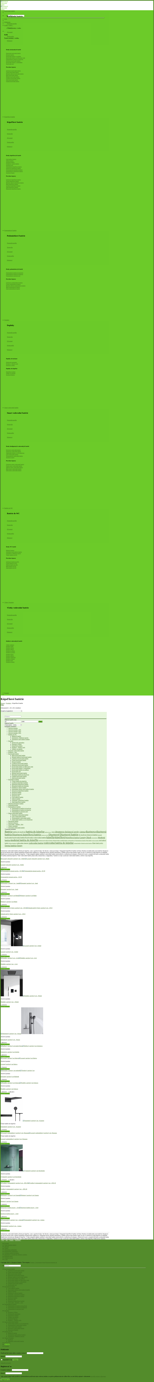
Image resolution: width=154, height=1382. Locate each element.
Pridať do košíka (5, 869)
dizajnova (90, 831)
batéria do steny (48, 832)
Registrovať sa (5, 1379)
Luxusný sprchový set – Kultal (9, 952)
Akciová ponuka (13, 728)
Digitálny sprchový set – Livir (9, 964)
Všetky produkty (13, 826)
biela (53, 832)
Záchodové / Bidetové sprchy (20, 738)
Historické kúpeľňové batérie (20, 784)
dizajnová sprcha (44, 835)
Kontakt (6, 1243)
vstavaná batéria (77, 843)
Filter (40, 721)
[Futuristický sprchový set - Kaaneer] (22, 1120)
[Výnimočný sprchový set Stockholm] (23, 1171)
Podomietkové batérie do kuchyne (21, 808)
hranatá (100, 835)
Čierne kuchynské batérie (19, 760)
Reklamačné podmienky (11, 1251)
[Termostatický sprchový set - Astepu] (22, 1220)
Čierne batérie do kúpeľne (19, 781)
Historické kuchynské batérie (20, 765)
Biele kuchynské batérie (18, 755)
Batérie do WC (8, 508)
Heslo (3, 1356)
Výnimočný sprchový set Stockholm (11, 1177)
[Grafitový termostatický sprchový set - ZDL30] (28, 1183)
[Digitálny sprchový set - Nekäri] (21, 996)
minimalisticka (95, 837)
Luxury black (85, 837)
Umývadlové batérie (17, 797)
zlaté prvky (99, 843)
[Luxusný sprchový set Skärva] (19, 1058)
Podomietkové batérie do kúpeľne (21, 810)
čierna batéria (11, 845)
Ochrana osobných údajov (11, 1253)
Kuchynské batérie (9, 11)
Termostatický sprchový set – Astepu (11, 1226)
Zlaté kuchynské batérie (18, 778)
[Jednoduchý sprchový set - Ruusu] (22, 1033)
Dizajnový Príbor (17, 744)
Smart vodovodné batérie (11, 407)
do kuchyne (83, 835)
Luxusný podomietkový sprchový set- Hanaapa (14, 1139)
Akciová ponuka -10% (14, 730)
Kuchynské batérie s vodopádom (21, 768)
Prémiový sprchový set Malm (9, 901)
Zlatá (94, 843)
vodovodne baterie (22, 843)
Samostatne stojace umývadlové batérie (23, 789)
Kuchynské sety (16, 771)
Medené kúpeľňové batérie (15, 803)
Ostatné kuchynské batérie (19, 776)
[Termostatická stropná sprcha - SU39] (23, 871)
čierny (19, 845)
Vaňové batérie (16, 799)
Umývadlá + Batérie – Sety (15, 1302)
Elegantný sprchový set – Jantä (9, 889)
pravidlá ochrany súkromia (98, 1376)
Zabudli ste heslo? (6, 1363)
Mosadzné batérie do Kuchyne (20, 774)
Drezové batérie (16, 762)
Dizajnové (54, 834)
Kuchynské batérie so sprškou (20, 770)
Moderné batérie (56, 840)
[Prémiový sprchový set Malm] (19, 895)
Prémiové (9, 41)
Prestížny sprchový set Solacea (9, 1089)
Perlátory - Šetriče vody (18, 747)
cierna (82, 831)
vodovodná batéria (36, 843)
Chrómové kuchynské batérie (20, 758)
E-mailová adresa (6, 1370)
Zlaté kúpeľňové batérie (18, 802)
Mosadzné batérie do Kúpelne (20, 786)
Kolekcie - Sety (12, 752)
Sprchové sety (16, 795)
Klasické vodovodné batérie (16, 750)
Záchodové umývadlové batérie (21, 739)
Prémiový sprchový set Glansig (9, 1201)
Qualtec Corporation (36, 1262)
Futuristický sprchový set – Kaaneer (11, 1126)
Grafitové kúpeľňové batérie (20, 782)
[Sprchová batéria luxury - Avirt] (19, 1207)
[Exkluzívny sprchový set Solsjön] (22, 1046)
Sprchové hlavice (13, 823)
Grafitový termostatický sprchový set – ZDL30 (14, 1189)
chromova (59, 831)
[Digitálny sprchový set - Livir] (19, 958)
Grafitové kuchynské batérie (20, 763)
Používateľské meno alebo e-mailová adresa (13, 1353)
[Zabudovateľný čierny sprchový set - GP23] (26, 908)
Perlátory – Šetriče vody (14, 1320)
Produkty (8, 703)
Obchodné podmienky (10, 1250)
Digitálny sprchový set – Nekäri (10, 1002)
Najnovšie (10, 28)
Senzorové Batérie (13, 1330)
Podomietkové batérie (10, 230)
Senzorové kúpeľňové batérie (20, 791)
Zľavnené (9, 32)
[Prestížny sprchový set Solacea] (19, 1083)
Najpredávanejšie (12, 23)
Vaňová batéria (12, 843)
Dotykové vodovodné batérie (20, 815)
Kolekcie (10, 1339)
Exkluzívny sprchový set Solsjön (10, 1052)
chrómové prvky (71, 831)
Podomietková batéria (80, 840)
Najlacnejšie (10, 36)
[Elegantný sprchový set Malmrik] (17, 1070)
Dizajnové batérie (69, 834)
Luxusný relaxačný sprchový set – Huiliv (12, 865)
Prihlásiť (15, 1360)
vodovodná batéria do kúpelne (59, 843)
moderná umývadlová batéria (45, 840)
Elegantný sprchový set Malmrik (10, 1076)
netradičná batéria (63, 840)
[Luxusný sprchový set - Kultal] (21, 945)
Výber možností (5, 881)
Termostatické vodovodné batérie (21, 818)
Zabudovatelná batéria (86, 843)
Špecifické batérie (13, 821)
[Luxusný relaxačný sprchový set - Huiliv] (25, 858)
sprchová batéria (95, 840)
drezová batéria (92, 835)
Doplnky (6, 320)
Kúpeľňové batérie (9, 117)
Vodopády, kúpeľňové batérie (20, 800)
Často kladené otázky (10, 1245)
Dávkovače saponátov (18, 742)
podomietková (71, 840)
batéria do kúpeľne (35, 831)
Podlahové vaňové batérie (19, 787)
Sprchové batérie (16, 792)
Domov (3, 703)
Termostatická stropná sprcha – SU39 (11, 877)
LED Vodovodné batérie (19, 816)
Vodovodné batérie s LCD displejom (22, 819)
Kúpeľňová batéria (72, 838)
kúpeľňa (50, 837)
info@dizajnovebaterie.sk (50, 1262)
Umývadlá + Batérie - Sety (15, 824)
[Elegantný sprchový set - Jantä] (19, 883)
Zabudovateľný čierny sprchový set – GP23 (13, 914)
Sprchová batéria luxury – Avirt (9, 1213)
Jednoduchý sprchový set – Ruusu (10, 1039)
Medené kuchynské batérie (19, 773)
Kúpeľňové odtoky (17, 746)
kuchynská (8, 838)
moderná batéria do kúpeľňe (24, 840)
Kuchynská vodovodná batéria (35, 838)
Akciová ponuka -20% (14, 731)
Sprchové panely (16, 794)
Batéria (8, 831)
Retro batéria (89, 840)
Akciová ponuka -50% (14, 733)
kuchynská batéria (18, 838)
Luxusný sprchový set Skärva (9, 1064)
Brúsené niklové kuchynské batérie (22, 757)
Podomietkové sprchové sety (20, 811)
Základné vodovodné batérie (16, 1341)
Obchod (6, 1246)
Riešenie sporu (8, 1256)
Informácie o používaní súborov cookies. (15, 1254)
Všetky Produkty (9, 602)
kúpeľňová (60, 837)
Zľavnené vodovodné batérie (16, 827)
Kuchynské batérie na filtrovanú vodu (22, 766)
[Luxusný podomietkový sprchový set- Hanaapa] (29, 1133)
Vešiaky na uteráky (17, 749)
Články (6, 1248)
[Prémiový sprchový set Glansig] (20, 1195)
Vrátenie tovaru (8, 1258)
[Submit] (55, 718)
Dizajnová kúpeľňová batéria (26, 834)
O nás (6, 1259)
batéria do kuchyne (19, 832)
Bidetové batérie (16, 736)
